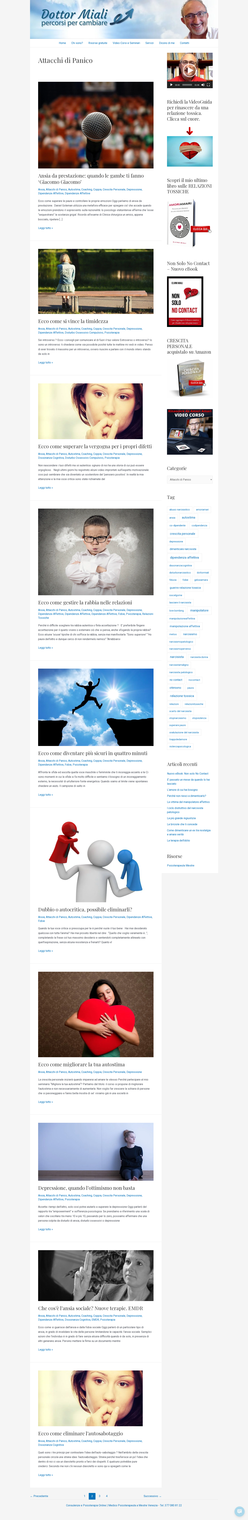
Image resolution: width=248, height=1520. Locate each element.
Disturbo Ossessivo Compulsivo (84, 332)
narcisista (177, 657)
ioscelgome (175, 595)
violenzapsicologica (180, 746)
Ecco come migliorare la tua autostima (81, 1064)
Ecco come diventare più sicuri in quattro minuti (92, 753)
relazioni (174, 704)
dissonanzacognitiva (180, 565)
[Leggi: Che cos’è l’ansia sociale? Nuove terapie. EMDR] (96, 1275)
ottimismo (175, 687)
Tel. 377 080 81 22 (171, 1505)
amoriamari (202, 509)
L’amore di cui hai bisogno (182, 789)
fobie (185, 579)
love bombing (176, 610)
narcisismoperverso (180, 648)
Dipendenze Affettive (51, 193)
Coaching (86, 189)
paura (190, 688)
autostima (188, 517)
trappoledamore (178, 739)
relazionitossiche (194, 704)
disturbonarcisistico (180, 572)
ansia (172, 517)
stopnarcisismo (177, 718)
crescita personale (182, 533)
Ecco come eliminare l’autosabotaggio (80, 1433)
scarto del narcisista (180, 711)
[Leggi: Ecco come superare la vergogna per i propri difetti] (90, 411)
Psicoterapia (111, 332)
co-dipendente (178, 525)
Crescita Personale (114, 189)
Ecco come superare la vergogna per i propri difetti (95, 446)
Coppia (97, 189)
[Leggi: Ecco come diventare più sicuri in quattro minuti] (96, 707)
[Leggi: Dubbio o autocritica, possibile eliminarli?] (96, 858)
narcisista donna (199, 657)
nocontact (194, 680)
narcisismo (190, 634)
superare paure (177, 725)
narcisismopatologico (181, 641)
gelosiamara (201, 580)
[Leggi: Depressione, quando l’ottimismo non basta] (96, 1151)
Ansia (41, 189)
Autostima (74, 189)
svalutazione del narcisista (184, 732)
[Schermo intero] (208, 85)
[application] (190, 70)
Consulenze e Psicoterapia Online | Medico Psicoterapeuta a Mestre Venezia (112, 1505)
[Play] (171, 85)
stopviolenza (199, 718)
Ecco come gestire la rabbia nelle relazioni (85, 602)
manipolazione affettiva (185, 626)
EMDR (95, 1319)
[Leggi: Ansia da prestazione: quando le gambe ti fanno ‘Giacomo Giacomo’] (96, 125)
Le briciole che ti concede (182, 824)
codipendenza (199, 525)
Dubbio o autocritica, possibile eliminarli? (85, 909)
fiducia (172, 580)
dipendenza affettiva (184, 557)
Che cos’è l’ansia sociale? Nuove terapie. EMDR (90, 1308)
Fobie (121, 614)
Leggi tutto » (45, 228)
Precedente (39, 1496)
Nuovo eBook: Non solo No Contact (187, 773)
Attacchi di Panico (56, 189)
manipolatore (199, 610)
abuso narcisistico (179, 509)
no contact (176, 679)
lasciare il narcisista (180, 602)
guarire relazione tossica (185, 587)
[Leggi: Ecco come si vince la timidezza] (96, 281)
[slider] (187, 85)
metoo (173, 634)
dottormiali (203, 572)
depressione (176, 541)
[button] (190, 70)
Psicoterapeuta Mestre (180, 865)
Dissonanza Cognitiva (51, 457)
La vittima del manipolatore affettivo (188, 802)
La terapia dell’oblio (178, 840)
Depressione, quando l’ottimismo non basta (86, 1187)
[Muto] (203, 85)
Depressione (134, 189)
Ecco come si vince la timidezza (73, 321)
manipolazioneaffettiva (182, 618)
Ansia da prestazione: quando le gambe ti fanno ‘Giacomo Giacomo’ (91, 178)
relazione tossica (182, 696)
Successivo (153, 1496)
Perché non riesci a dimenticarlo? (186, 796)
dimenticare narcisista (183, 549)
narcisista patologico (181, 672)
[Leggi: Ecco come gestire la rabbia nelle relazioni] (96, 551)
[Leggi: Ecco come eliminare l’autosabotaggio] (90, 1398)
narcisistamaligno (179, 665)
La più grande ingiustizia (181, 818)
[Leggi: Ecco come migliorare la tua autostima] (96, 1014)
